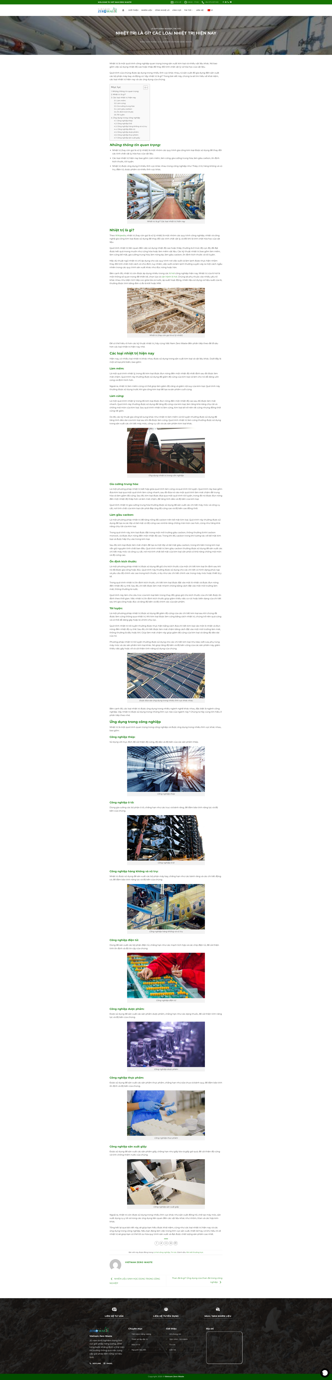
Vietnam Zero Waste (181, 42)
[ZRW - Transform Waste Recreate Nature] (107, 10)
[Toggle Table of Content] (144, 87)
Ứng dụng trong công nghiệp (126, 118)
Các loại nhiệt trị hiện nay (124, 97)
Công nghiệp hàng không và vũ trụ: (132, 126)
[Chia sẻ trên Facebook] (157, 1243)
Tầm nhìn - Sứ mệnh (178, 1339)
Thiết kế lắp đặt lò (140, 1339)
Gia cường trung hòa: (126, 106)
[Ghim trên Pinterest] (171, 1243)
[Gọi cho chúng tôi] (228, 2)
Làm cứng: (121, 103)
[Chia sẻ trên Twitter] (161, 1243)
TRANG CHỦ (123, 10)
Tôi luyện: (121, 115)
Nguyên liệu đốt (139, 1350)
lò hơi (172, 273)
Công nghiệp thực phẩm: (128, 135)
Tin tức (177, 29)
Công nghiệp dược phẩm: (128, 132)
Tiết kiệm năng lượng (141, 1334)
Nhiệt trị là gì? (119, 94)
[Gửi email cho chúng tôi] (225, 2)
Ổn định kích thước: (125, 112)
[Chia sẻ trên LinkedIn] (175, 1243)
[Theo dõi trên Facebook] (223, 2)
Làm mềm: (121, 100)
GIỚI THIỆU (133, 10)
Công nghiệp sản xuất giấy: (128, 138)
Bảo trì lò (136, 1344)
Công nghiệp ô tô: (124, 123)
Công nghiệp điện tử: (126, 129)
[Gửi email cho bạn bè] (166, 1243)
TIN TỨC (187, 10)
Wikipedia (120, 235)
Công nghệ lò (162, 10)
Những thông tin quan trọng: (125, 91)
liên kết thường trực (194, 1252)
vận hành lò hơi (169, 276)
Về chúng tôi (175, 1334)
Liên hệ (200, 10)
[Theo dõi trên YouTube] (230, 2)
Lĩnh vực (176, 10)
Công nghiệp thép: (125, 121)
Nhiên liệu (146, 10)
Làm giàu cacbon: (124, 109)
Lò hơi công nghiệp (161, 29)
